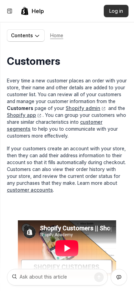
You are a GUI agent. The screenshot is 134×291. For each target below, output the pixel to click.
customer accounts (30, 190)
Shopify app (21, 115)
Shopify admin (83, 108)
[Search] (99, 277)
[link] (32, 11)
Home (56, 35)
